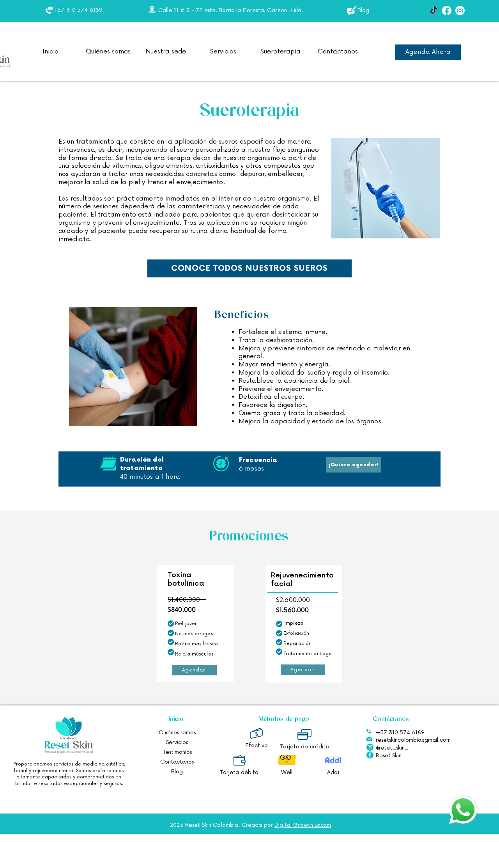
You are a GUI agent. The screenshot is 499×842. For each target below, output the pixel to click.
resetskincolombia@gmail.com (413, 740)
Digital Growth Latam (302, 825)
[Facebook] (446, 10)
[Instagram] (460, 10)
